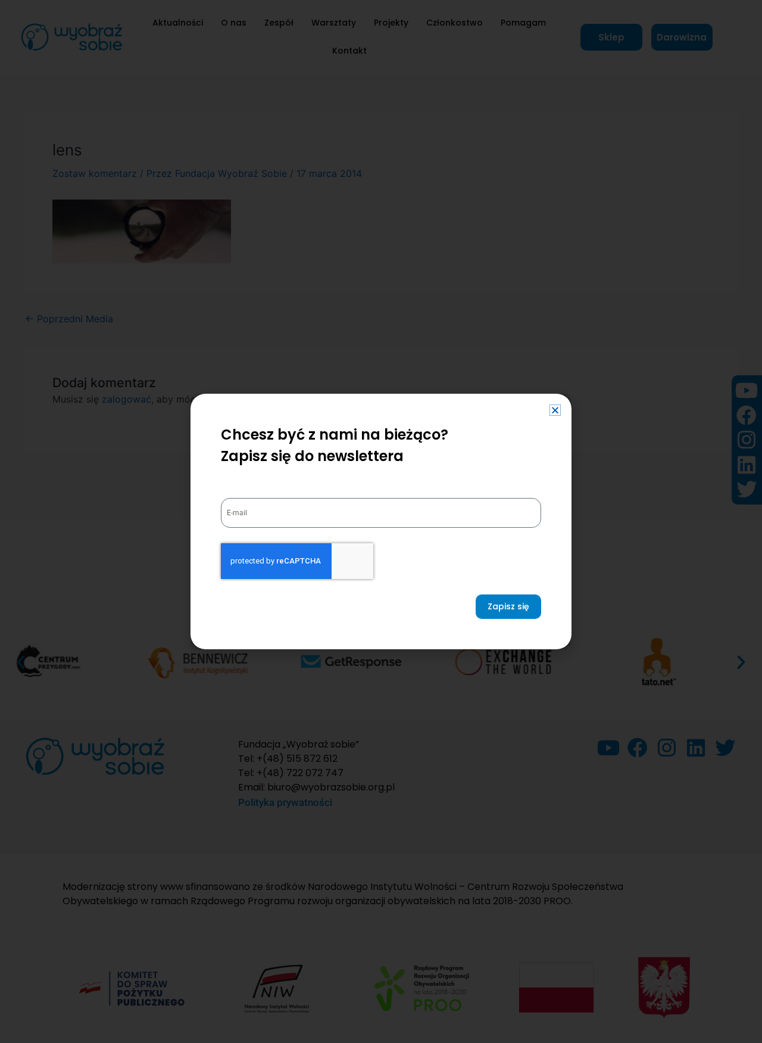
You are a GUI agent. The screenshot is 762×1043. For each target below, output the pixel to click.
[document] (381, 521)
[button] (555, 410)
